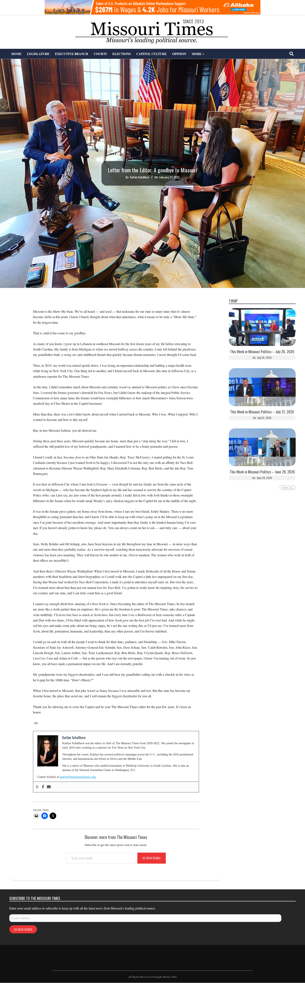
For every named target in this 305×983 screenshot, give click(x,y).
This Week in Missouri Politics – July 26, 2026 (262, 351)
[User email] (49, 787)
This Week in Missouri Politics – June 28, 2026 (262, 471)
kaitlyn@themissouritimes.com (78, 776)
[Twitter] (37, 787)
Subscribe (151, 858)
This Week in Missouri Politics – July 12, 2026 (262, 411)
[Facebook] (43, 787)
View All (288, 487)
